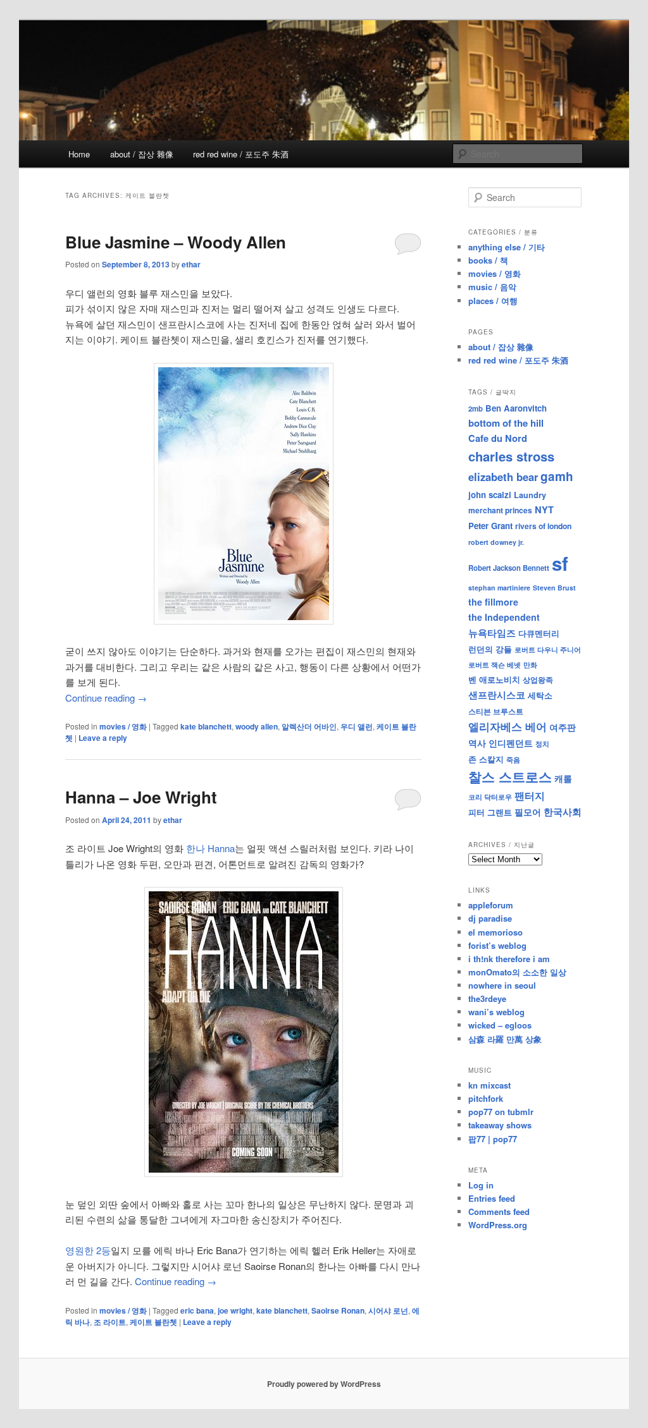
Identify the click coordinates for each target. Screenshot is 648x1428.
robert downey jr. (496, 542)
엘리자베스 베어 (507, 726)
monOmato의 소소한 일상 (517, 972)
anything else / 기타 (506, 247)
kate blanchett (206, 726)
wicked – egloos (500, 1025)
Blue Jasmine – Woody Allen (175, 241)
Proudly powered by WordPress (324, 1383)
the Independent (504, 617)
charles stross (511, 456)
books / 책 (488, 260)
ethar (191, 264)
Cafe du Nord (497, 438)
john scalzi (489, 495)
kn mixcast (489, 1085)
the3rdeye (487, 998)
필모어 (527, 811)
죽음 (513, 759)
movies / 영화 (123, 726)
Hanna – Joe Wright (141, 797)
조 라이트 (110, 1321)
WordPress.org (497, 1225)
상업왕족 (538, 679)
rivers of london (543, 526)
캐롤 (563, 778)
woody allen (256, 726)
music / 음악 (492, 287)
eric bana (197, 1310)
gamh (556, 476)
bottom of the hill (506, 423)
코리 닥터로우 (490, 796)
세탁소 (540, 695)
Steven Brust (554, 587)
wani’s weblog (496, 1012)
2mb (475, 408)
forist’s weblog (497, 945)
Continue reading (106, 697)
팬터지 (529, 795)
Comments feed (499, 1211)
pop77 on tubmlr (500, 1112)
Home (79, 154)
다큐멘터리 (538, 633)
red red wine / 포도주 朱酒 (241, 154)
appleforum (490, 905)
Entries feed (491, 1198)
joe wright (235, 1310)
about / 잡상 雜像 (141, 154)
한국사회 (563, 812)
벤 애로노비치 (494, 679)
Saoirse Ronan (337, 1310)
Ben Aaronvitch (516, 408)
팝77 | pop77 (492, 1139)
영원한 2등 (88, 1250)
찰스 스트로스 (510, 776)
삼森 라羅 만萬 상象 (505, 1039)
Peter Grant (490, 526)
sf (560, 563)
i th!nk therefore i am (509, 959)
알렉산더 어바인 (309, 726)
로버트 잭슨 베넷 (494, 664)
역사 (477, 742)
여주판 (562, 727)
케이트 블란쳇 (153, 1321)
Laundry (530, 495)
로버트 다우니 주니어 (547, 649)
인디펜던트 (511, 742)
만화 (530, 664)
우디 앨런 (356, 726)
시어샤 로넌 (388, 1310)
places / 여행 (493, 301)
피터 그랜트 (490, 812)
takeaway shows (500, 1125)
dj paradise (490, 918)
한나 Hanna (210, 848)
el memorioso (495, 932)
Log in (481, 1185)
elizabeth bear (503, 476)
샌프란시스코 (496, 695)
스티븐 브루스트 (495, 711)
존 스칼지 (486, 759)
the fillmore (493, 601)
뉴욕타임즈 (492, 633)
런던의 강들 (490, 649)
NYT (544, 509)
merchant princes (500, 510)
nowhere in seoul (502, 985)
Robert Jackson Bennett (508, 568)
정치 (542, 743)
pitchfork (485, 1098)
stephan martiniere (499, 587)
